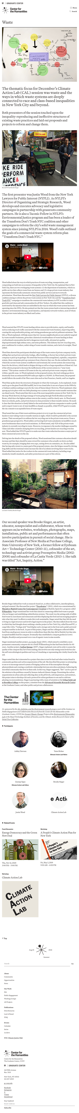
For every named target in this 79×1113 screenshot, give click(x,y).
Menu (75, 8)
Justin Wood (40, 194)
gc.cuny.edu (8, 1083)
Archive (7, 1033)
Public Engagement (11, 995)
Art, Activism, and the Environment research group (36, 709)
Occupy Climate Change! (34, 714)
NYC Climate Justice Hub (13, 1038)
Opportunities (9, 980)
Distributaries (9, 1011)
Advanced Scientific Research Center (60, 682)
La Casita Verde (43, 556)
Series (6, 1029)
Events (6, 1023)
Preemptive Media (53, 553)
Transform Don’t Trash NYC (22, 237)
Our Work (7, 989)
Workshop (44, 829)
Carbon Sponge (26, 647)
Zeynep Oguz (20, 782)
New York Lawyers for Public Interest (46, 295)
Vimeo (6, 1094)
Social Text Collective (10, 719)
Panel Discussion (7, 829)
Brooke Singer (43, 522)
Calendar (7, 1026)
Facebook (7, 1088)
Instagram (8, 1090)
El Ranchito (7, 611)
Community (8, 977)
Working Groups (10, 999)
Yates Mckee (59, 751)
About (6, 973)
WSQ (6, 1017)
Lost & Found (9, 1014)
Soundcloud (8, 1097)
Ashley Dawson (20, 751)
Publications (8, 1007)
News (6, 983)
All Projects (8, 1002)
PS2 (5, 992)
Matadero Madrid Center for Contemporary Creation (24, 609)
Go (72, 964)
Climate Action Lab (58, 812)
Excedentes (41, 606)
